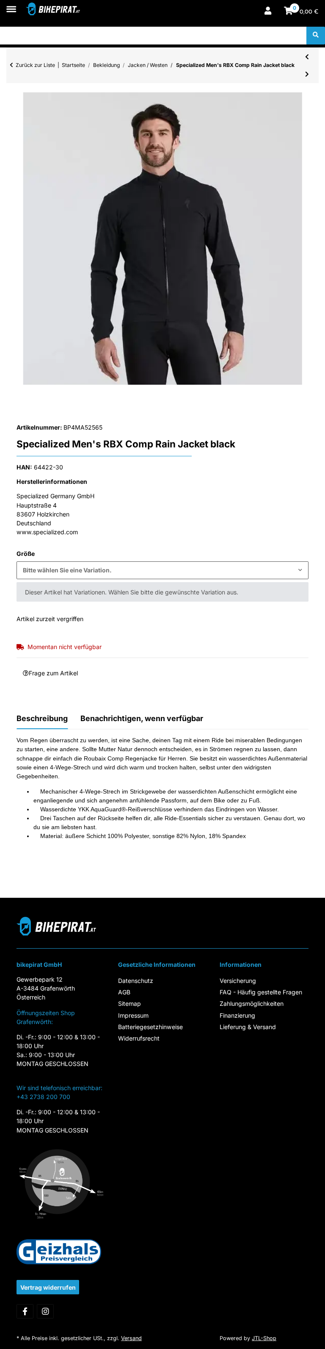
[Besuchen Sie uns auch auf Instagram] (45, 1311)
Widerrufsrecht (139, 1038)
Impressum (133, 1015)
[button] (268, 11)
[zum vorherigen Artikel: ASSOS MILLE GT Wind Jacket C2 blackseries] (307, 56)
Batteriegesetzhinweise (150, 1026)
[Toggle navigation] (11, 5)
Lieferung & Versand (248, 1026)
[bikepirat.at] (53, 9)
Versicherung (238, 980)
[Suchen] (315, 35)
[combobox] (162, 570)
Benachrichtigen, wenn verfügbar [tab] (141, 718)
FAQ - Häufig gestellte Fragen (261, 992)
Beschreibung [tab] (42, 718)
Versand (131, 1338)
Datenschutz (135, 980)
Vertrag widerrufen (48, 1287)
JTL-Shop (264, 1338)
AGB (124, 992)
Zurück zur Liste (35, 65)
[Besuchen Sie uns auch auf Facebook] (25, 1311)
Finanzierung (237, 1015)
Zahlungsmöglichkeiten (252, 1003)
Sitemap (129, 1003)
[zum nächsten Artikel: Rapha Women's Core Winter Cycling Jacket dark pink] (307, 74)
